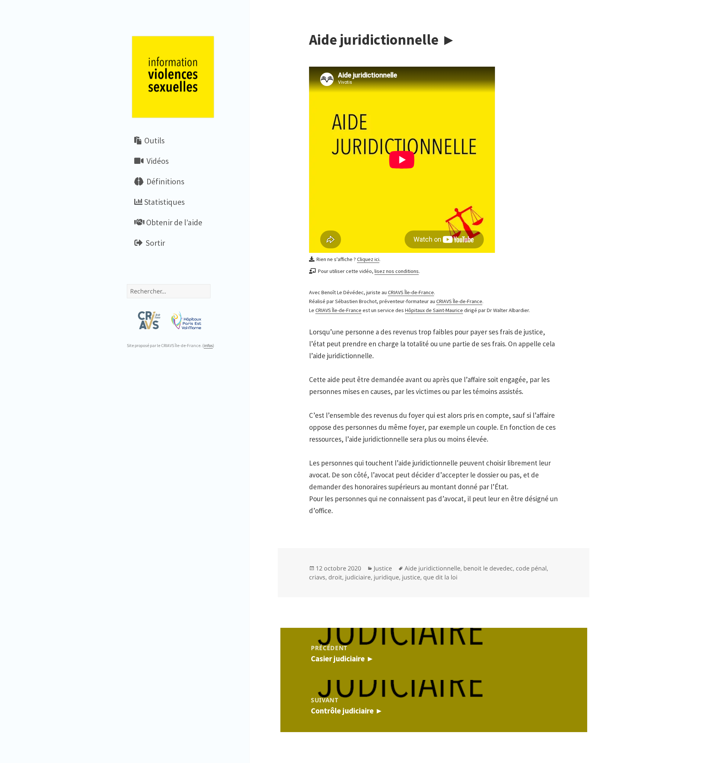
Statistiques (163, 202)
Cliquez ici (368, 259)
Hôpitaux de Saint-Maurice (434, 310)
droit (335, 577)
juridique (386, 577)
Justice (383, 568)
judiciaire (358, 577)
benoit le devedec (488, 568)
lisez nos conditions (396, 271)
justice (411, 577)
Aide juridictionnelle (432, 568)
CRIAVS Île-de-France (411, 292)
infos (208, 345)
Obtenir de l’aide (173, 222)
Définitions (164, 181)
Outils (153, 140)
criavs (317, 577)
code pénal (531, 568)
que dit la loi (440, 577)
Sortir (153, 243)
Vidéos (156, 161)
